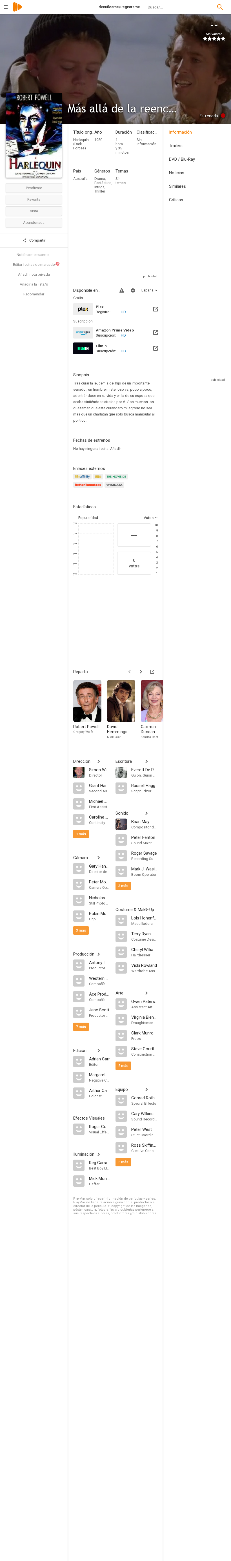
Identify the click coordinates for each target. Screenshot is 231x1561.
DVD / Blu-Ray (182, 159)
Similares (177, 186)
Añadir (115, 448)
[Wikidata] (115, 488)
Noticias (176, 172)
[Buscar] (220, 7)
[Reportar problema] (121, 290)
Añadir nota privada (34, 274)
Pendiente (34, 188)
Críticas (176, 199)
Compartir (36, 240)
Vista (34, 211)
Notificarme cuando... (34, 255)
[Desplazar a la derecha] (140, 671)
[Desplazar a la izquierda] (129, 671)
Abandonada (34, 222)
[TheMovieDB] (117, 480)
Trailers (176, 145)
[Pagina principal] (17, 10)
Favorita (33, 199)
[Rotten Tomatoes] (89, 488)
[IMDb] (99, 480)
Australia (80, 178)
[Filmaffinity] (83, 480)
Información (180, 132)
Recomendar (33, 294)
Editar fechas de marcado (36, 264)
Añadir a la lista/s (34, 284)
